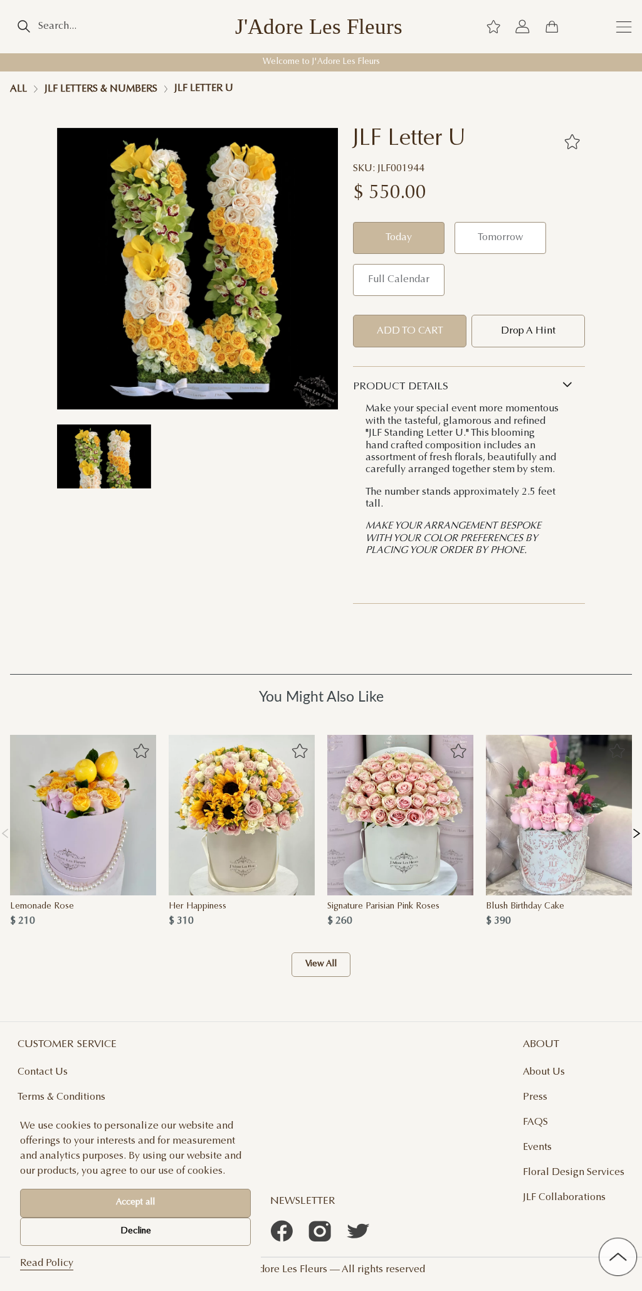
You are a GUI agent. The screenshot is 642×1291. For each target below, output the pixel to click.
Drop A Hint (528, 331)
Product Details (400, 387)
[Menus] (624, 26)
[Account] (522, 26)
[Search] (23, 26)
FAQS (535, 1122)
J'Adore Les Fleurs (319, 27)
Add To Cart (410, 331)
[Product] (83, 815)
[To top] (618, 1257)
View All (321, 964)
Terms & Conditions (61, 1097)
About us (544, 1072)
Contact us (43, 1072)
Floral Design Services (573, 1172)
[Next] (637, 831)
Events (537, 1147)
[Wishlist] (493, 26)
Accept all (135, 1202)
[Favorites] (572, 141)
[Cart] (552, 26)
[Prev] (5, 831)
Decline (135, 1231)
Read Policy (46, 1263)
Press (535, 1097)
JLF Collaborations (564, 1198)
